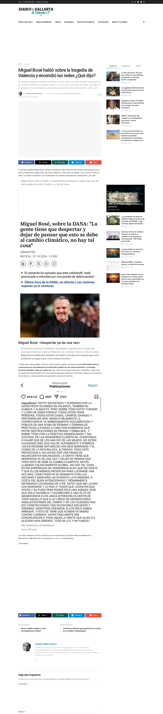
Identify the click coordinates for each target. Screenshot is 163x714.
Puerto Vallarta (25, 22)
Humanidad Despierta (73, 93)
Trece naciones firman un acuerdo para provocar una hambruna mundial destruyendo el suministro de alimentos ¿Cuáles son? (132, 135)
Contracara (103, 22)
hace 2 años (50, 93)
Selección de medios (85, 22)
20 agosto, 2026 (127, 267)
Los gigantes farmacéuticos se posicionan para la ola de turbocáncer (132, 90)
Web (63, 708)
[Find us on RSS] (144, 2)
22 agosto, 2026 (114, 210)
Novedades (69, 22)
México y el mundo (119, 22)
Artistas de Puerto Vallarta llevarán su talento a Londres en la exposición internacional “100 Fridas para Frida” (132, 236)
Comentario (23, 670)
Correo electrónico (26, 708)
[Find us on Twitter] (135, 2)
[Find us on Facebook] (132, 2)
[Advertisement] (127, 11)
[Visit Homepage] (36, 11)
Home (20, 64)
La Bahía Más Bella (28, 2)
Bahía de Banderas (43, 22)
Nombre (22, 698)
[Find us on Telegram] (138, 2)
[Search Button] (144, 22)
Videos (58, 22)
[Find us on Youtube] (141, 2)
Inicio (20, 2)
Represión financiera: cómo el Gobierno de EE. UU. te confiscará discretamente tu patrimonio (125, 204)
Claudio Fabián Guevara (34, 93)
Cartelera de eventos (42, 2)
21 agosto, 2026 (127, 226)
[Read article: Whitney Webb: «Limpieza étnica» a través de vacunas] (113, 266)
